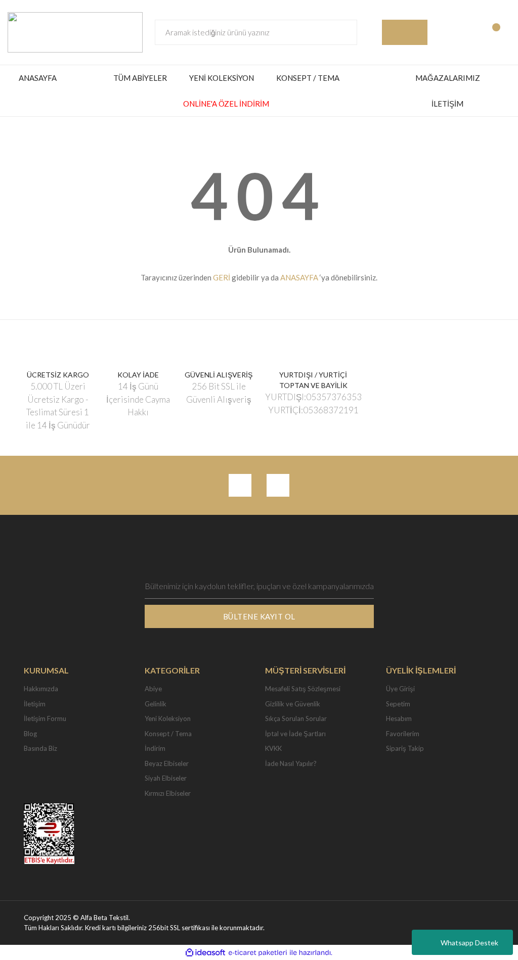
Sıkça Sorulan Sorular (296, 718)
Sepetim (398, 704)
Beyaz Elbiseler (167, 763)
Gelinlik (155, 704)
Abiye (153, 689)
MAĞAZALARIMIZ (447, 77)
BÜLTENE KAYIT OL (259, 616)
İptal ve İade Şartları (295, 734)
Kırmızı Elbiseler (168, 793)
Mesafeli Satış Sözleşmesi (302, 689)
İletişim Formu (45, 718)
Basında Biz (40, 748)
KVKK (273, 748)
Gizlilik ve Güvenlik (292, 704)
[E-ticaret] (257, 953)
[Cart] (501, 32)
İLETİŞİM (447, 103)
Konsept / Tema (168, 734)
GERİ (221, 277)
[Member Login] (449, 32)
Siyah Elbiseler (166, 778)
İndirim (155, 748)
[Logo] (75, 31)
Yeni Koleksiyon (168, 718)
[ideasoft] (205, 953)
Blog (30, 734)
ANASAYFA (38, 77)
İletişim (35, 704)
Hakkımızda (41, 689)
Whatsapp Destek (469, 942)
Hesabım (399, 718)
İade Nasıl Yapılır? (291, 763)
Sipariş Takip (405, 748)
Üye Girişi (400, 689)
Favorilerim (402, 734)
